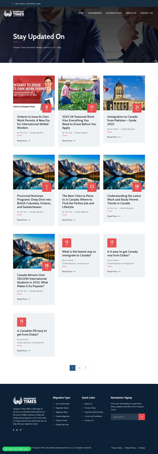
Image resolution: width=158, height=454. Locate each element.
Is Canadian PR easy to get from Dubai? (32, 332)
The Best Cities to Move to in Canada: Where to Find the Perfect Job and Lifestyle (78, 201)
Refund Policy (130, 448)
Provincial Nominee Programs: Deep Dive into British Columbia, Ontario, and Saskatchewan (34, 201)
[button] (16, 449)
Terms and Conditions (93, 416)
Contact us (146, 13)
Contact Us (89, 420)
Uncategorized (83, 263)
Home (81, 13)
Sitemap (141, 448)
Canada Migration (36, 132)
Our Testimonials (63, 404)
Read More (22, 140)
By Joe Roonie (112, 129)
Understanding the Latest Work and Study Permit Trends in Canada (124, 199)
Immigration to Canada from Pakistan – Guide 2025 (122, 120)
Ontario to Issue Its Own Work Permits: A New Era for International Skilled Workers (33, 122)
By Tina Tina (22, 132)
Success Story (114, 13)
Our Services (95, 13)
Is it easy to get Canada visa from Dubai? (122, 253)
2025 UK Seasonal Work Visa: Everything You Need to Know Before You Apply (79, 122)
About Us (131, 13)
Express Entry (61, 420)
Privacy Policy (90, 408)
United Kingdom (81, 132)
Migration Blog (61, 412)
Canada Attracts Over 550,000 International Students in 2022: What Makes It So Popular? (32, 280)
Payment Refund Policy (94, 412)
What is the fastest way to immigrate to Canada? (79, 253)
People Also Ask (62, 424)
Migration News (62, 408)
